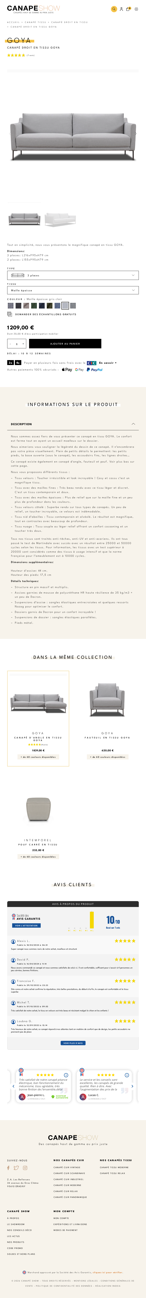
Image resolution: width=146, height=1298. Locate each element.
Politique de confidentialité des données (64, 1285)
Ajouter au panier (65, 343)
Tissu (12, 284)
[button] (114, 9)
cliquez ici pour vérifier (107, 1272)
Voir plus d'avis (73, 1043)
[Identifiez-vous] (121, 9)
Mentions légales (86, 1280)
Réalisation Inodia (108, 1285)
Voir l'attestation (26, 925)
